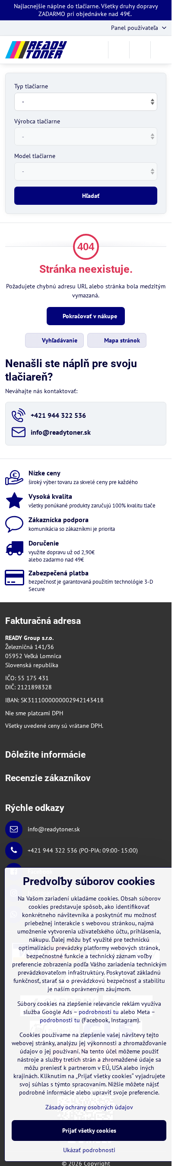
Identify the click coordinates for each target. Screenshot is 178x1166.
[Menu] (161, 49)
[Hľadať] (118, 49)
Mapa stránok (121, 340)
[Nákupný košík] (140, 49)
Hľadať (90, 196)
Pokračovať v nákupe (89, 316)
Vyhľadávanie (58, 340)
